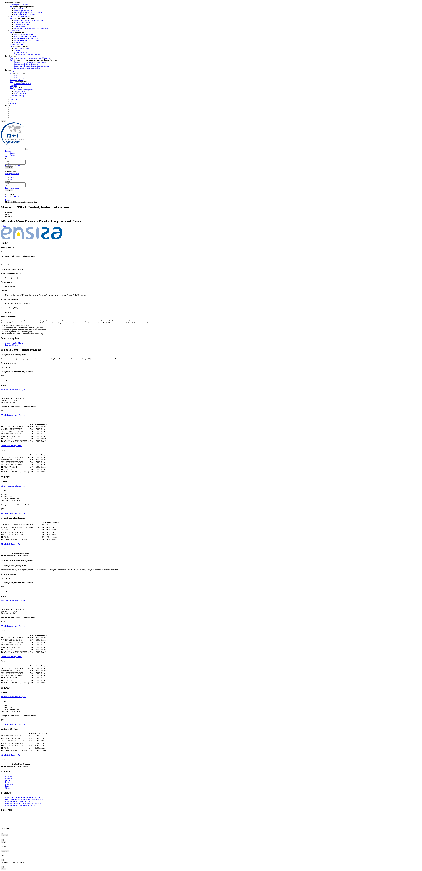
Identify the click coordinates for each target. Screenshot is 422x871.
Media (12, 101)
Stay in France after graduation (24, 14)
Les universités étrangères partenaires (27, 68)
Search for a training (17, 96)
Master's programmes (21, 24)
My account (9, 157)
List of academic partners (22, 84)
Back (11, 7)
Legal (7, 786)
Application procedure (22, 48)
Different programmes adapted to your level (29, 20)
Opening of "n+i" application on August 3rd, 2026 (22, 797)
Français (12, 155)
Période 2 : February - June (11, 446)
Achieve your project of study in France (28, 13)
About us (13, 103)
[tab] (211, 415)
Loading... (5, 851)
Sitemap (8, 788)
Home (7, 200)
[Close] (2, 833)
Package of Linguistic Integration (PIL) (27, 38)
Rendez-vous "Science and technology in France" (31, 28)
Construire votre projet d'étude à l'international (30, 62)
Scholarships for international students (27, 54)
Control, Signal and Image (14, 343)
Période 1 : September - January (13, 415)
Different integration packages (24, 34)
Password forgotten (12, 188)
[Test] (12, 145)
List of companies (20, 94)
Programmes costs (20, 52)
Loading (4, 835)
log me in (9, 167)
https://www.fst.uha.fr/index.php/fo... (13, 390)
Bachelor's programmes (22, 22)
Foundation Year (19, 42)
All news (8, 776)
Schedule (17, 50)
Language (8, 151)
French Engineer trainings (23, 11)
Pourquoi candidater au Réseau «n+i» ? (27, 64)
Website (3, 226)
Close (3, 842)
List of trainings (19, 78)
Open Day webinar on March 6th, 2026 (19, 801)
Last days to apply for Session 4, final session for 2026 (24, 799)
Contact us (13, 99)
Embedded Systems (12, 345)
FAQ (11, 98)
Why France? (18, 9)
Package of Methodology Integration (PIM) (29, 40)
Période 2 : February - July (11, 544)
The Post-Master (19, 26)
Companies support (20, 92)
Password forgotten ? (12, 165)
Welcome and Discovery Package (25, 36)
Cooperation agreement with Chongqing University (23, 803)
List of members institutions (23, 76)
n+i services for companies (23, 90)
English (12, 153)
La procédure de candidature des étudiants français (31, 66)
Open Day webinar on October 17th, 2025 (20, 805)
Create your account (12, 174)
